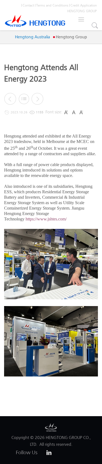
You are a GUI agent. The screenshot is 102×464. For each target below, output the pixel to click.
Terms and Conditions (52, 5)
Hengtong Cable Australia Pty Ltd (35, 22)
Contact (28, 5)
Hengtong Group (71, 37)
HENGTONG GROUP (82, 11)
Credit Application (83, 5)
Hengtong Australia (32, 37)
